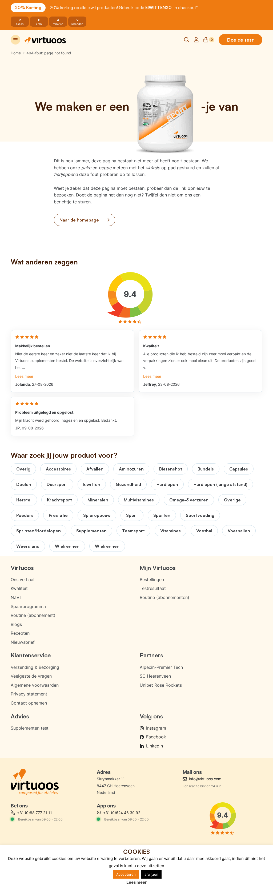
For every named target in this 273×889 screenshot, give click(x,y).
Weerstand (27, 546)
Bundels (206, 469)
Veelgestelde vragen (31, 676)
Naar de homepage (79, 220)
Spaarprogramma (28, 606)
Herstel (23, 499)
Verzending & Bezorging (35, 667)
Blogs (16, 624)
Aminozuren (131, 469)
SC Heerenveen (155, 676)
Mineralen (97, 499)
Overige (232, 499)
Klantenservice (31, 655)
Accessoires (58, 469)
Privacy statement (29, 694)
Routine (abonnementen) (164, 597)
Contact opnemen (29, 703)
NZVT (16, 597)
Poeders (24, 515)
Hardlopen (167, 484)
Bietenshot (170, 469)
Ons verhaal (22, 579)
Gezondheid (128, 484)
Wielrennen (67, 546)
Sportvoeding (200, 515)
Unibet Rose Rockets (161, 685)
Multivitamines (139, 499)
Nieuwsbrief (23, 642)
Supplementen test (30, 728)
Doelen (23, 484)
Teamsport (133, 530)
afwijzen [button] (151, 874)
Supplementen (91, 530)
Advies (20, 716)
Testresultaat (153, 588)
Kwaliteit (19, 588)
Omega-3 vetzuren (188, 499)
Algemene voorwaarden (35, 685)
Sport (132, 515)
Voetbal (204, 530)
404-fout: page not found (48, 53)
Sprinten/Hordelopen (38, 530)
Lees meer (136, 882)
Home (16, 53)
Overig (23, 469)
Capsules (238, 469)
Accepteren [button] (126, 874)
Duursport (57, 484)
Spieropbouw (97, 515)
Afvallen (94, 469)
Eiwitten (91, 484)
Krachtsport (59, 499)
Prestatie (58, 515)
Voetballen (239, 530)
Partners (151, 655)
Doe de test (240, 40)
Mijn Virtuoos (158, 567)
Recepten (20, 633)
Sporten (161, 515)
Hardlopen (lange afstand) (220, 484)
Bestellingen (152, 579)
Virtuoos (22, 567)
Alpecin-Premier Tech (161, 667)
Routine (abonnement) (33, 615)
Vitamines (170, 530)
